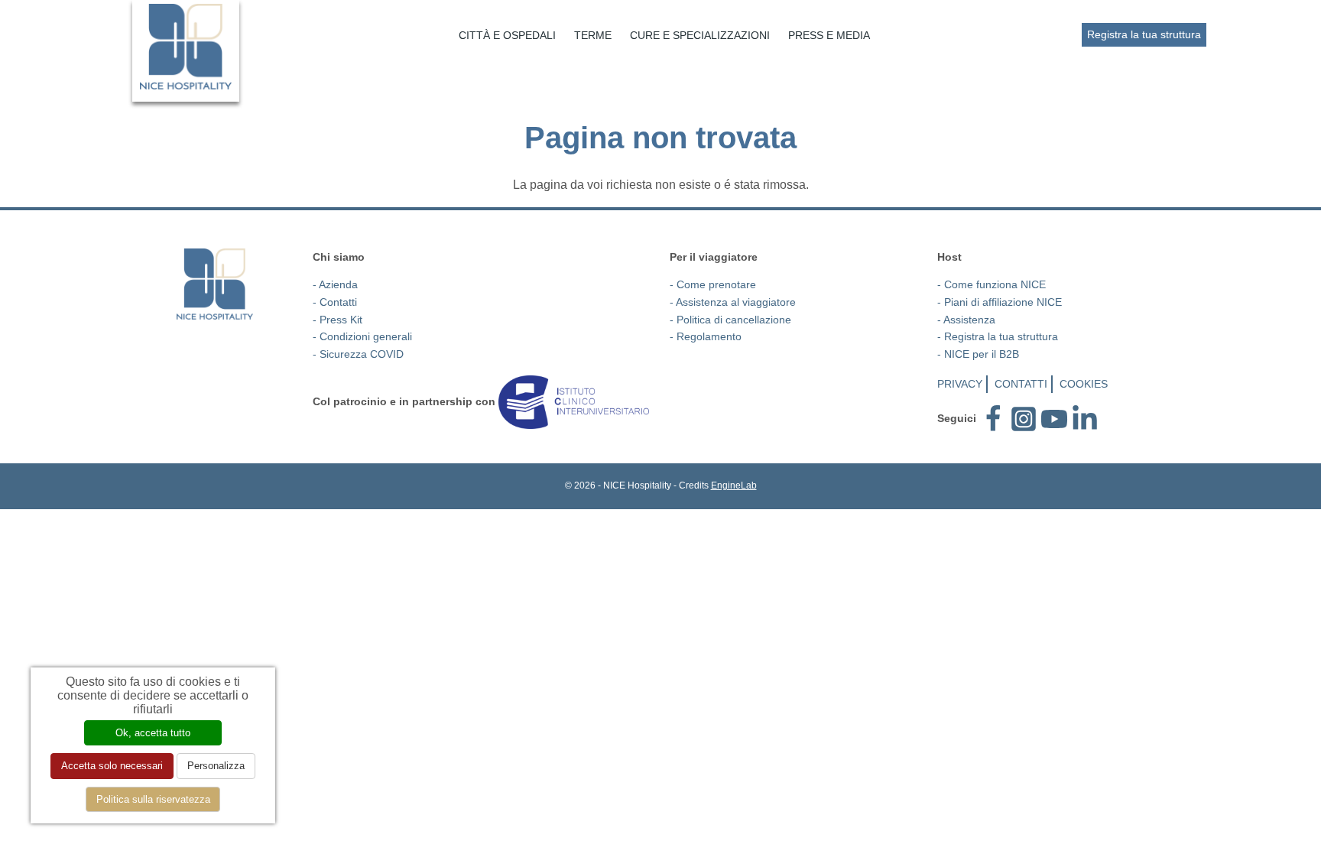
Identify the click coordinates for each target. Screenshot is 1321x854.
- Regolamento (706, 336)
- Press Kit (337, 319)
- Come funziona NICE (991, 284)
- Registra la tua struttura (997, 336)
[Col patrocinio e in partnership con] (573, 401)
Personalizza (216, 765)
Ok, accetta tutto (152, 733)
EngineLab (734, 485)
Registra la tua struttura (1144, 34)
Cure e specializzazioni (700, 35)
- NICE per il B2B (978, 354)
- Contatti (335, 302)
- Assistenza (966, 319)
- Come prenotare (713, 284)
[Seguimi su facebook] (993, 418)
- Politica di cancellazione (730, 319)
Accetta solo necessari (112, 765)
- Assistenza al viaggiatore (733, 302)
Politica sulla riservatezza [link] (153, 799)
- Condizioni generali (362, 336)
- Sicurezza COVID (358, 354)
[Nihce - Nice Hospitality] (214, 284)
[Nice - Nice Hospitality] (186, 46)
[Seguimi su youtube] (1054, 418)
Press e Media (829, 35)
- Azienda (335, 284)
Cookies (1084, 384)
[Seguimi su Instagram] (1023, 418)
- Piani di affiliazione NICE (999, 302)
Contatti (1021, 384)
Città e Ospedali (507, 35)
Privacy (959, 384)
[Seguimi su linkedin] (1085, 418)
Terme (593, 35)
